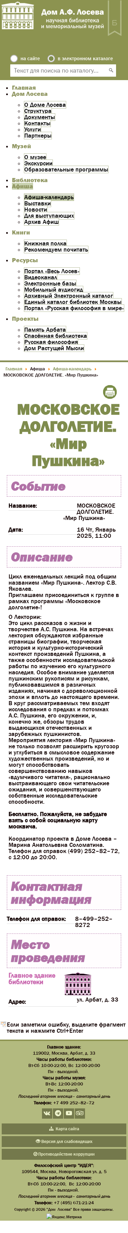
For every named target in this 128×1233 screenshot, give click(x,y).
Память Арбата (45, 329)
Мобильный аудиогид (53, 289)
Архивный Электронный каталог (68, 295)
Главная (24, 87)
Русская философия (51, 342)
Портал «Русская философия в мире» (74, 308)
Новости (35, 209)
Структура (38, 110)
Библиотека (30, 180)
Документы (39, 117)
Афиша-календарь (49, 197)
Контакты (37, 123)
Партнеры (38, 135)
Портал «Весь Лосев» (52, 271)
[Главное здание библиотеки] (77, 984)
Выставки (37, 203)
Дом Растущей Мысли (54, 348)
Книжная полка (45, 243)
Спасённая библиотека (55, 335)
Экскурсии (38, 163)
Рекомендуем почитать (56, 249)
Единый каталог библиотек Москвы (73, 301)
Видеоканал (40, 277)
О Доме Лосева (45, 104)
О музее (35, 157)
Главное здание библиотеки (32, 978)
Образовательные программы (66, 169)
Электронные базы (50, 283)
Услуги (32, 129)
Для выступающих (49, 215)
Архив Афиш (41, 221)
